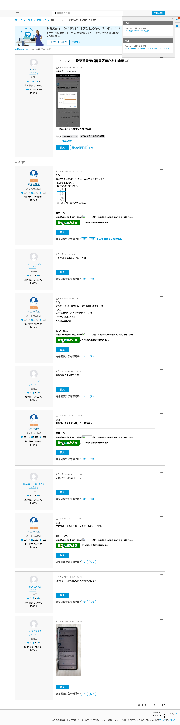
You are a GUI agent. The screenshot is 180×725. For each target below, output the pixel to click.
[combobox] (87, 13)
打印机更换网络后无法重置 (92, 136)
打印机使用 (41, 20)
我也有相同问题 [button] (79, 147)
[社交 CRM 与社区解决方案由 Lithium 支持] (159, 715)
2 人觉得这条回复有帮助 (110, 239)
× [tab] (172, 18)
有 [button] (84, 239)
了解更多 (76, 42)
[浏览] (17, 13)
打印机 (29, 20)
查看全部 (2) (67, 141)
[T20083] (34, 62)
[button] (161, 58)
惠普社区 (18, 20)
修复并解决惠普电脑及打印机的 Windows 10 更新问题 (147, 48)
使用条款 (162, 720)
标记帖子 (33, 92)
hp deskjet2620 (70, 136)
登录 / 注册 (158, 13)
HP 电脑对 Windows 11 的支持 (137, 31)
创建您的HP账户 (58, 42)
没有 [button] (92, 239)
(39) (91, 147)
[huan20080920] (34, 579)
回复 (62, 147)
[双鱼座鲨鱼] (34, 174)
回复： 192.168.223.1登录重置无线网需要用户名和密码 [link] (73, 20)
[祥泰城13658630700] (34, 477)
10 (27, 647)
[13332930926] (34, 257)
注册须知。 (172, 720)
